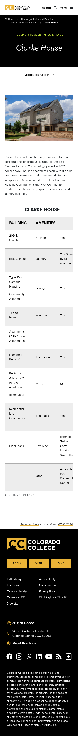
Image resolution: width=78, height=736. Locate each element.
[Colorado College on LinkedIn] (39, 656)
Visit (39, 563)
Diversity (12, 603)
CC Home (9, 19)
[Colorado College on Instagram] (19, 656)
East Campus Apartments (24, 22)
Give (61, 563)
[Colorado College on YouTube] (49, 656)
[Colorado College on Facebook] (9, 656)
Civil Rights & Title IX (53, 597)
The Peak (13, 585)
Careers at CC (16, 597)
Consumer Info (48, 585)
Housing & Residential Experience (38, 19)
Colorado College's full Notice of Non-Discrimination (37, 723)
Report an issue (29, 524)
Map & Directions (24, 643)
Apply (17, 563)
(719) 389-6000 (23, 623)
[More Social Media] (68, 656)
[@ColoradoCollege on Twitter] (29, 656)
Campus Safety (17, 591)
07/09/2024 (65, 524)
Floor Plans (16, 446)
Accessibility (47, 579)
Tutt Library (14, 579)
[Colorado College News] (59, 656)
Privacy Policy (48, 591)
